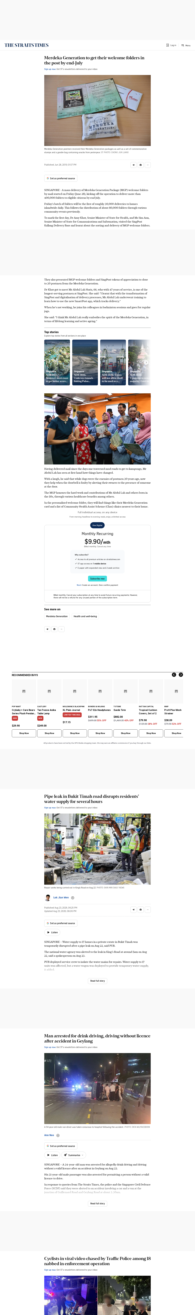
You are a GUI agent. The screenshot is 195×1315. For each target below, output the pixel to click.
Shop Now (24, 733)
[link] (26, 45)
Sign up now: (50, 69)
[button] (171, 45)
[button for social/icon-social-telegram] (133, 165)
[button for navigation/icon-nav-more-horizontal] (148, 165)
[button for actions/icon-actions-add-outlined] (72, 898)
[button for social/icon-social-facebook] (141, 165)
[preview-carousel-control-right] (146, 362)
